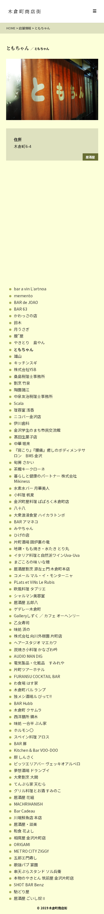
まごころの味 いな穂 (32, 562)
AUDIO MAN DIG (28, 656)
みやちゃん (23, 528)
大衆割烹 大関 (26, 777)
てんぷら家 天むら (30, 784)
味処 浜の (22, 629)
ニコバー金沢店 (27, 416)
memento (23, 295)
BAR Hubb (23, 703)
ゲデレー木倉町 (27, 609)
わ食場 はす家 (26, 683)
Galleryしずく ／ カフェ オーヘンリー (47, 615)
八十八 (20, 508)
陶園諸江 (21, 389)
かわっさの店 (25, 315)
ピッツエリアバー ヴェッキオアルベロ (47, 763)
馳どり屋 (21, 891)
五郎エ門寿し (25, 857)
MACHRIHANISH (28, 804)
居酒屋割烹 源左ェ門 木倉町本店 (42, 569)
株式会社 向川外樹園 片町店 (38, 636)
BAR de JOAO (26, 302)
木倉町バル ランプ (30, 689)
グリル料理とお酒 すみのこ (37, 790)
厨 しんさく (24, 757)
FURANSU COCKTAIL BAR (37, 676)
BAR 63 (20, 309)
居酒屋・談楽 (25, 824)
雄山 (18, 356)
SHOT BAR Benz (29, 884)
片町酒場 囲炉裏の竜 (32, 542)
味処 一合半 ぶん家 (30, 723)
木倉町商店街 (25, 11)
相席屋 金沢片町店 (30, 838)
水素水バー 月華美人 (32, 488)
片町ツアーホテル (29, 669)
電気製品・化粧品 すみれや (39, 663)
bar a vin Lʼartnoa (30, 288)
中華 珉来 (22, 443)
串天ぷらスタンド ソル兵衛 (37, 871)
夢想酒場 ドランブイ (32, 770)
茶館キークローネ (29, 469)
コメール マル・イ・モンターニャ (43, 575)
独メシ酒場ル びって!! (33, 696)
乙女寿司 (21, 622)
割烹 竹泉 (22, 383)
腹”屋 (19, 336)
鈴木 (18, 322)
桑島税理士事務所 (29, 376)
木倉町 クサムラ (28, 710)
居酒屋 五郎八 (26, 602)
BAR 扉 (20, 743)
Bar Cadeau (24, 811)
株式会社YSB (25, 369)
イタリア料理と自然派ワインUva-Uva (47, 555)
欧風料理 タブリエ (30, 588)
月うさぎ (21, 329)
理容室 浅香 (24, 410)
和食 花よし (24, 831)
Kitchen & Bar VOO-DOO (36, 750)
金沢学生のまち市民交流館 (37, 430)
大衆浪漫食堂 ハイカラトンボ (39, 515)
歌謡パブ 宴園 (26, 864)
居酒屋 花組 (24, 797)
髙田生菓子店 (25, 437)
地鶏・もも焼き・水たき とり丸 (41, 548)
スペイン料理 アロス (31, 737)
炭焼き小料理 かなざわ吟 (35, 649)
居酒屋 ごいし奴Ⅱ (30, 898)
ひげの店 (21, 535)
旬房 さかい (24, 462)
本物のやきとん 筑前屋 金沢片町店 (44, 878)
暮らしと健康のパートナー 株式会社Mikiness (45, 478)
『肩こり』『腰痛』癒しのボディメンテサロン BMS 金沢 (49, 452)
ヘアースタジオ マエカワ (35, 642)
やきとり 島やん (29, 342)
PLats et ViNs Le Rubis (34, 582)
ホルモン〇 (23, 730)
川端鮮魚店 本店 (28, 817)
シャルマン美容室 (29, 595)
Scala (19, 403)
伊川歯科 (21, 423)
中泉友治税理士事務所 (33, 396)
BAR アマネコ (26, 521)
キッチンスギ (25, 362)
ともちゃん (23, 349)
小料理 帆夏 (24, 494)
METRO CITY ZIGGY (31, 851)
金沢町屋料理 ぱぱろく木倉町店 (41, 501)
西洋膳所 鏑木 (26, 716)
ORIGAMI (22, 844)
